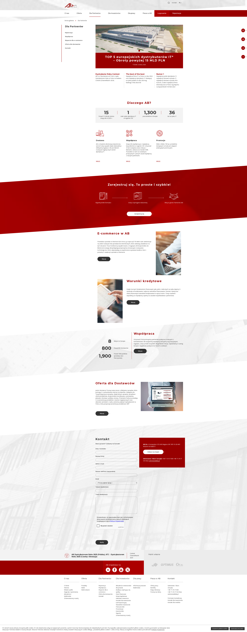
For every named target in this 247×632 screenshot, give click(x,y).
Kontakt (174, 3)
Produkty (84, 585)
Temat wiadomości (102, 487)
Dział (97, 479)
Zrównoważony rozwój (71, 598)
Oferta (79, 13)
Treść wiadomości (102, 494)
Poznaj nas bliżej (155, 592)
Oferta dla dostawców (72, 44)
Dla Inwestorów (114, 13)
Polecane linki (120, 607)
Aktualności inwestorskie (123, 585)
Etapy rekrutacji (155, 590)
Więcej (104, 259)
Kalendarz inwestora (122, 598)
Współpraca (69, 36)
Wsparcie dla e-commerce (73, 40)
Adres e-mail (100, 464)
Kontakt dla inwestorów (123, 600)
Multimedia (67, 596)
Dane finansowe (121, 594)
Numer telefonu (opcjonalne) (105, 471)
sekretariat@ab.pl (154, 461)
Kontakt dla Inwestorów (175, 600)
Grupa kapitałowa (121, 596)
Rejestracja (176, 13)
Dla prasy (131, 13)
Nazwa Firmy (100, 456)
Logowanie (161, 13)
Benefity (153, 588)
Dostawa (100, 140)
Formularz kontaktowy (175, 598)
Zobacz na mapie (153, 452)
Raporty (118, 613)
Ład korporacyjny (121, 603)
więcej (98, 161)
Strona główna (69, 20)
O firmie (66, 585)
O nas (67, 13)
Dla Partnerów (95, 13)
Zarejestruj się (139, 214)
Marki (83, 588)
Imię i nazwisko (101, 449)
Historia (66, 588)
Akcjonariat (119, 588)
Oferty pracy (154, 585)
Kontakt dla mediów (174, 602)
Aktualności (67, 594)
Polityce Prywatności (117, 521)
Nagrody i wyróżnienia (71, 592)
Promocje (160, 140)
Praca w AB (147, 13)
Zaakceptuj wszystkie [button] (237, 628)
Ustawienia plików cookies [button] (220, 628)
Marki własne (85, 590)
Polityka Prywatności (158, 629)
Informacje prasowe (139, 585)
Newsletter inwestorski (123, 605)
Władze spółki (68, 590)
